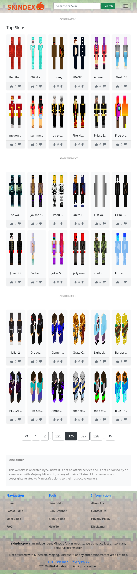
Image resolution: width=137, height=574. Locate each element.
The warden (17, 215)
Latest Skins (14, 511)
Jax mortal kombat (43, 215)
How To (54, 526)
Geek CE (121, 77)
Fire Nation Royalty (85, 135)
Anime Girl (101, 77)
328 (96, 436)
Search (108, 6)
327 (84, 436)
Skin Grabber (58, 511)
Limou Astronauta (64, 215)
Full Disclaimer (58, 562)
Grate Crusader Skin (86, 352)
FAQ (9, 526)
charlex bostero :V (85, 411)
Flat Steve (37, 411)
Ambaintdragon (62, 411)
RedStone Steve (19, 77)
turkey (58, 77)
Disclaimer (98, 526)
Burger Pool (123, 352)
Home (10, 503)
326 (71, 436)
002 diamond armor (44, 77)
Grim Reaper (123, 215)
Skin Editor (56, 503)
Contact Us (98, 511)
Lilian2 (15, 352)
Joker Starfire (60, 273)
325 (58, 436)
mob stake (101, 411)
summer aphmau (42, 135)
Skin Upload (57, 518)
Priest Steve (102, 135)
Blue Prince (122, 411)
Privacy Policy (100, 518)
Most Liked (13, 518)
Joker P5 (15, 273)
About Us (97, 503)
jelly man (79, 273)
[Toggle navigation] (126, 6)
